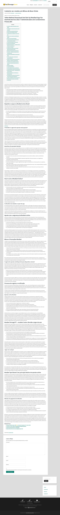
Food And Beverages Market (30, 512)
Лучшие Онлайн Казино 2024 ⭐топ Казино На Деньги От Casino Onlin (18, 425)
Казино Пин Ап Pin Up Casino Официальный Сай (14, 428)
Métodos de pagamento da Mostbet (13, 50)
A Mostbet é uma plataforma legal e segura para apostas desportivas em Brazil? (13, 63)
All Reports (46, 489)
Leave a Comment (18, 13)
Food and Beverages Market (10, 5)
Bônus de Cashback (10, 65)
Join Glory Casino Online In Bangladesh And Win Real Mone (16, 426)
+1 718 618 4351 (45, 0)
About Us (45, 491)
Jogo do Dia (9, 80)
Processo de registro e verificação (12, 42)
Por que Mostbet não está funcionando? (13, 69)
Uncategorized (10, 432)
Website (7, 464)
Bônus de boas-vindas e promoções (12, 78)
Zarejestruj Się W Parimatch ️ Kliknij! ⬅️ (12, 427)
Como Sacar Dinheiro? (10, 66)
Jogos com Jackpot (10, 47)
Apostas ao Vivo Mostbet (11, 43)
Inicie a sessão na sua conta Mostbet (13, 67)
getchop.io (6, 125)
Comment (8, 442)
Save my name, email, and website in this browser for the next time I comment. (18, 469)
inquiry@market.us (36, 0)
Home (45, 487)
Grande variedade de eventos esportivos (13, 77)
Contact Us (46, 493)
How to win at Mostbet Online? (12, 32)
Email (7, 460)
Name (7, 456)
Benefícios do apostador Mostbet (12, 31)
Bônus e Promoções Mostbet (11, 38)
